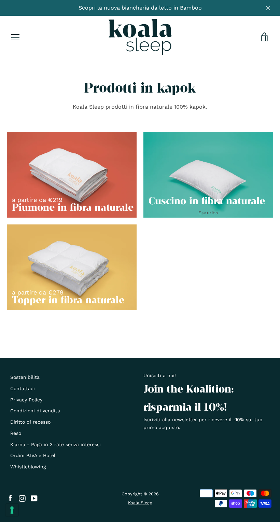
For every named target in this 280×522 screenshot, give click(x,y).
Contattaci (22, 388)
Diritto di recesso (30, 422)
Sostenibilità (25, 377)
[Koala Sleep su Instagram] (22, 498)
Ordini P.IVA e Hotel (32, 455)
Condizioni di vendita (35, 410)
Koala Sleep (140, 502)
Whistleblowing (28, 466)
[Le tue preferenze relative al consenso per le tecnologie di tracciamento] (11, 510)
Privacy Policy (26, 399)
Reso (15, 433)
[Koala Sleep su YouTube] (34, 498)
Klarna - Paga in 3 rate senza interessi (55, 444)
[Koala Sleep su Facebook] (10, 498)
